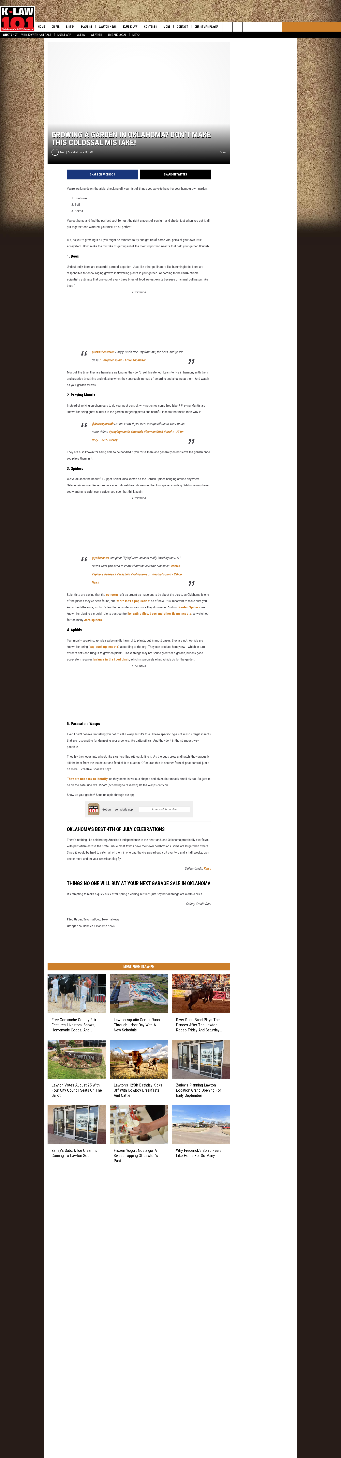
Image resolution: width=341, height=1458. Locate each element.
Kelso (207, 868)
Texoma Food (91, 919)
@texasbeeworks (103, 352)
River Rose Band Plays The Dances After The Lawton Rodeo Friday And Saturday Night (198, 1024)
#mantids (136, 432)
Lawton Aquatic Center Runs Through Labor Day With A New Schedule (137, 1024)
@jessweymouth (102, 424)
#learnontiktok (153, 432)
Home (41, 26)
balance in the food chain (111, 659)
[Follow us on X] (277, 27)
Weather (96, 34)
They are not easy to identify (87, 779)
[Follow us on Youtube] (267, 27)
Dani (62, 152)
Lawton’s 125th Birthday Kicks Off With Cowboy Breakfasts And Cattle (138, 1090)
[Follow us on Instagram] (257, 27)
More (166, 26)
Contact (182, 26)
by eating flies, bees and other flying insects (159, 613)
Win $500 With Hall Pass (36, 34)
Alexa (81, 34)
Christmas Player (206, 26)
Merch (136, 34)
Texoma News (110, 919)
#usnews (110, 574)
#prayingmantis (119, 432)
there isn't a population (133, 601)
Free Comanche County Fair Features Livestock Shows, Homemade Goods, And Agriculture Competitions (74, 1024)
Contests (150, 26)
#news (175, 566)
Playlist (86, 26)
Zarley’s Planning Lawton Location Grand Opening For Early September (198, 1090)
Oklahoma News (104, 926)
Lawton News (108, 26)
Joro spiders (93, 620)
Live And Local (117, 34)
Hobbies (88, 926)
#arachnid (123, 574)
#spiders (97, 574)
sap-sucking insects (104, 647)
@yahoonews (100, 558)
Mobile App (64, 34)
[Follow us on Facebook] (247, 27)
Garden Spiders (189, 607)
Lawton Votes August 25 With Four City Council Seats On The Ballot (77, 1090)
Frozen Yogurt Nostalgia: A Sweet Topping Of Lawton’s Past (136, 1155)
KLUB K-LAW (130, 26)
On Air (56, 26)
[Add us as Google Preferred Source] (237, 27)
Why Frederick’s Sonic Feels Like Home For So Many (198, 1153)
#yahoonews (139, 574)
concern (112, 595)
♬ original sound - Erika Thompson (122, 360)
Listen (70, 26)
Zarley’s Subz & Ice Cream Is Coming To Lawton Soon (74, 1153)
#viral (167, 432)
